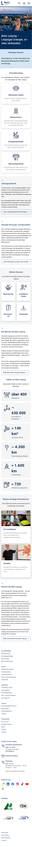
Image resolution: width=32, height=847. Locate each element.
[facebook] (13, 784)
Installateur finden (6, 687)
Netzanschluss (5, 653)
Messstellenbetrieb (7, 661)
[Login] (24, 3)
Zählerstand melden (7, 669)
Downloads (4, 679)
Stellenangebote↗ (6, 711)
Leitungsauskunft (6, 674)
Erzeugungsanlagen (7, 656)
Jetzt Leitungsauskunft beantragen (15, 212)
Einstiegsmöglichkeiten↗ (9, 706)
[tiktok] (22, 784)
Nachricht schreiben (11, 756)
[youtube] (27, 784)
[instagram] (17, 784)
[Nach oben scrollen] (29, 841)
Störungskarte (5, 690)
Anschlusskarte (6, 672)
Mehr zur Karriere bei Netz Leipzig (14, 638)
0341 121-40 (9, 764)
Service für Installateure (8, 677)
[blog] (3, 784)
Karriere (3, 713)
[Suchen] (19, 3)
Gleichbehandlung (6, 693)
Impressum (4, 832)
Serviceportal (5, 698)
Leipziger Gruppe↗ (7, 724)
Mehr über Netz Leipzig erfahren (14, 372)
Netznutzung (5, 659)
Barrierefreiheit (5, 837)
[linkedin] (8, 784)
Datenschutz (5, 835)
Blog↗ (3, 727)
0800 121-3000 (10, 747)
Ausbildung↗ (5, 708)
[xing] (3, 789)
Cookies (3, 840)
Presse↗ (4, 732)
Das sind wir (5, 721)
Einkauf (3, 729)
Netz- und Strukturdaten (8, 695)
